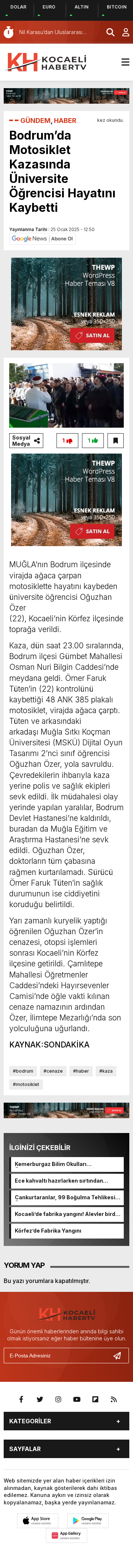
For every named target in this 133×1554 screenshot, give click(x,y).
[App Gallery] (66, 1535)
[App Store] (37, 1520)
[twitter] (40, 1399)
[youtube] (76, 1399)
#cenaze (53, 1071)
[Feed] (113, 1399)
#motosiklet (26, 1084)
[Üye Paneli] (122, 32)
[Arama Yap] (107, 32)
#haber (81, 1071)
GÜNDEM (35, 120)
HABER (65, 120)
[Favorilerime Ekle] (116, 440)
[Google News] (42, 238)
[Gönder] (120, 1355)
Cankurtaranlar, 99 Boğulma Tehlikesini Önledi (67, 1198)
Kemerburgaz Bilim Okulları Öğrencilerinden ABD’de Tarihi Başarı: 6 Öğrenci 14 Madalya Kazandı (67, 1164)
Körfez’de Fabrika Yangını (48, 1230)
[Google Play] (88, 1520)
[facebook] (21, 1399)
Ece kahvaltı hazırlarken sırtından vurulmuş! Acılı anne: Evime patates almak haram (62, 1181)
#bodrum (23, 1071)
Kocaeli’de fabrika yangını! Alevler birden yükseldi (68, 1214)
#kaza (106, 1071)
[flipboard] (95, 1399)
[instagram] (58, 1399)
